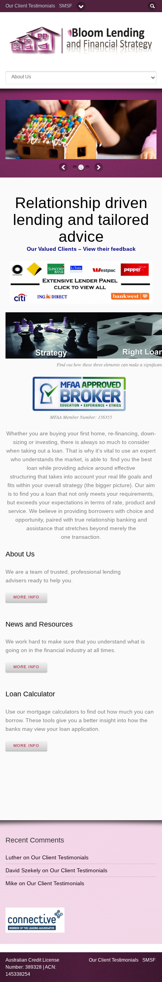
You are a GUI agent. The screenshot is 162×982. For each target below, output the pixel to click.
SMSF (66, 6)
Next (98, 167)
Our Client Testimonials (30, 6)
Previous (63, 167)
